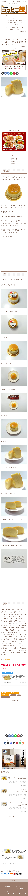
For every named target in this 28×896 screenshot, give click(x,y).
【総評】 (13, 163)
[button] (17, 73)
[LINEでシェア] (11, 73)
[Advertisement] (14, 113)
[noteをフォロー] (14, 743)
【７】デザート (15, 692)
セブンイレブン (6, 692)
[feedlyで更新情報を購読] (20, 743)
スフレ (4, 697)
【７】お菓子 (6, 694)
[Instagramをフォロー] (11, 743)
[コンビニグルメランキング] (18, 873)
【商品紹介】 (14, 159)
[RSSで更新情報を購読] (23, 743)
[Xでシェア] (2, 73)
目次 (12, 155)
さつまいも (13, 694)
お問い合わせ (7, 891)
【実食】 (13, 161)
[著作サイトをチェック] (5, 743)
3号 (8, 697)
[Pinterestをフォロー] (17, 743)
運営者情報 (7, 886)
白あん (19, 694)
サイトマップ (20, 891)
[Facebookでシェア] (5, 73)
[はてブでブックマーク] (8, 73)
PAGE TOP (14, 880)
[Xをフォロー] (8, 743)
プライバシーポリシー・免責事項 (21, 887)
